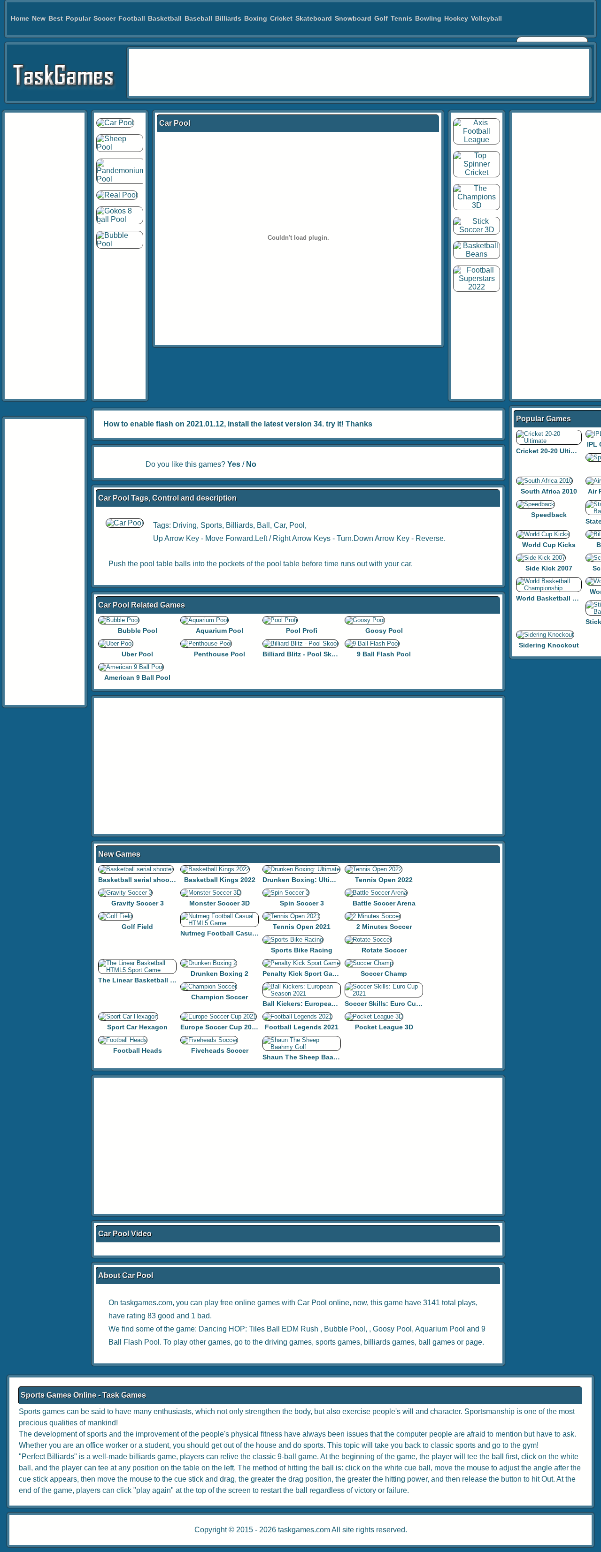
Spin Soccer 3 (302, 903)
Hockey (456, 18)
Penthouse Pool (219, 654)
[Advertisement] (359, 73)
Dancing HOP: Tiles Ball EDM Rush (258, 1329)
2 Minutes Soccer (384, 926)
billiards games (389, 1342)
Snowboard (353, 18)
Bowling (428, 18)
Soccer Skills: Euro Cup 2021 (391, 1003)
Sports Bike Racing (301, 950)
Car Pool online (323, 1303)
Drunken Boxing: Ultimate (303, 879)
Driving (185, 525)
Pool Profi (301, 630)
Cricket (281, 18)
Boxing (255, 18)
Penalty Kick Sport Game (302, 973)
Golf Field (137, 926)
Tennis (401, 18)
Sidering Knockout (549, 645)
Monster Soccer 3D (219, 903)
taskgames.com (304, 1530)
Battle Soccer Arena (384, 903)
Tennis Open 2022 (384, 879)
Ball (263, 525)
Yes (233, 464)
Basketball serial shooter (138, 879)
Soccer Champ (384, 973)
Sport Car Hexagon (137, 1027)
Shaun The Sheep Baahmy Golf (312, 1057)
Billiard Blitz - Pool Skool (302, 654)
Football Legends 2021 (302, 1027)
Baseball (198, 18)
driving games (288, 1342)
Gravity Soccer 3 (137, 903)
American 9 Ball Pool (137, 677)
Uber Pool (137, 654)
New (39, 18)
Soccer (104, 18)
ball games (436, 1342)
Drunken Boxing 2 (219, 973)
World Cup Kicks (549, 544)
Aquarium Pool (219, 630)
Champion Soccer (219, 997)
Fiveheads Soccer (219, 1050)
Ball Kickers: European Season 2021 (320, 1003)
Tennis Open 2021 (302, 926)
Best (55, 18)
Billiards (228, 18)
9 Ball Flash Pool (384, 654)
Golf (381, 18)
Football (131, 18)
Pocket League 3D (384, 1027)
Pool (297, 525)
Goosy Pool (384, 630)
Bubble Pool (137, 630)
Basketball (165, 18)
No (251, 464)
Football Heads (137, 1050)
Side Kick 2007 (548, 568)
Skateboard (313, 18)
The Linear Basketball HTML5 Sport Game (165, 980)
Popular (78, 18)
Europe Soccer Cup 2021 (219, 1027)
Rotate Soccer (384, 950)
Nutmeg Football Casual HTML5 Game (241, 933)
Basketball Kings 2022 (219, 879)
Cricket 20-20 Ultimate (551, 451)
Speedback (549, 514)
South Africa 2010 (549, 491)
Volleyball (486, 18)
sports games (338, 1342)
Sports (211, 525)
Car (279, 525)
